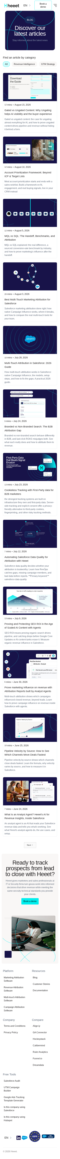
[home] (11, 5)
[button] (27, 5)
